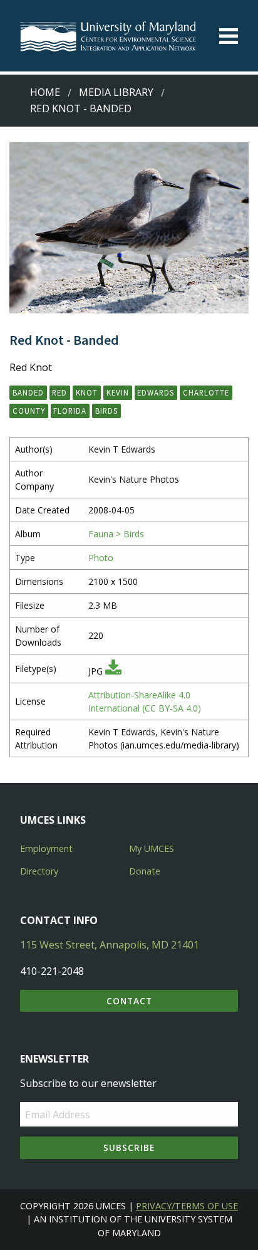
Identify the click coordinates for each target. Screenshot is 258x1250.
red (59, 392)
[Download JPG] (113, 671)
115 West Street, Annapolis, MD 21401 (109, 945)
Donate (144, 871)
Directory (39, 871)
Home (45, 92)
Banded (28, 392)
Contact (129, 1001)
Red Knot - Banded (81, 108)
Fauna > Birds (116, 534)
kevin (117, 392)
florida (69, 411)
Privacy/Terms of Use (187, 1206)
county (29, 411)
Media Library (116, 92)
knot (87, 392)
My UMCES (151, 848)
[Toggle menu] (228, 36)
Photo (100, 558)
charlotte (206, 392)
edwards (155, 392)
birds (106, 411)
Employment (46, 848)
